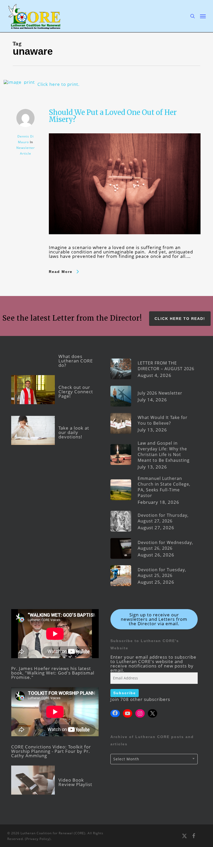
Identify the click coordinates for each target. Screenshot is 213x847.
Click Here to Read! (180, 318)
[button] (203, 16)
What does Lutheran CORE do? (75, 360)
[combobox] (154, 759)
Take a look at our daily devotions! (73, 432)
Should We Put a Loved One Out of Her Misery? (113, 116)
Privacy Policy (37, 839)
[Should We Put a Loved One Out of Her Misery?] (124, 243)
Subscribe (124, 693)
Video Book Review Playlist (75, 782)
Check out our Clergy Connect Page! (75, 391)
